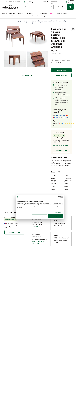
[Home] (10, 7)
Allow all (55, 216)
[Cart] (58, 7)
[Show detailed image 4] (37, 59)
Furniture (13, 22)
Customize (39, 216)
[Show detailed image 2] (37, 36)
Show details (58, 212)
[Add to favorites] (73, 29)
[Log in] (62, 7)
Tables (20, 22)
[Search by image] (51, 7)
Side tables (26, 22)
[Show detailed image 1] (15, 36)
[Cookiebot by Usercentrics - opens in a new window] (58, 197)
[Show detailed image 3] (15, 59)
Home (6, 22)
